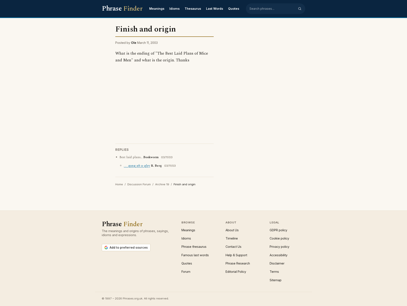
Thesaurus (193, 8)
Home (119, 184)
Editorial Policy (236, 271)
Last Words (214, 8)
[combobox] (272, 8)
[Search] (299, 8)
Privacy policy (279, 246)
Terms (274, 271)
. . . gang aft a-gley (137, 165)
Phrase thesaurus (193, 246)
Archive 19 (162, 184)
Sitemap (276, 280)
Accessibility (278, 255)
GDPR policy (278, 230)
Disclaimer (277, 263)
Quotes (233, 8)
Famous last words (195, 255)
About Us (232, 230)
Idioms (174, 8)
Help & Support (236, 255)
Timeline (232, 238)
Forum (185, 271)
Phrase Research (238, 263)
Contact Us (233, 246)
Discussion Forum (139, 184)
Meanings (156, 8)
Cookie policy (279, 238)
